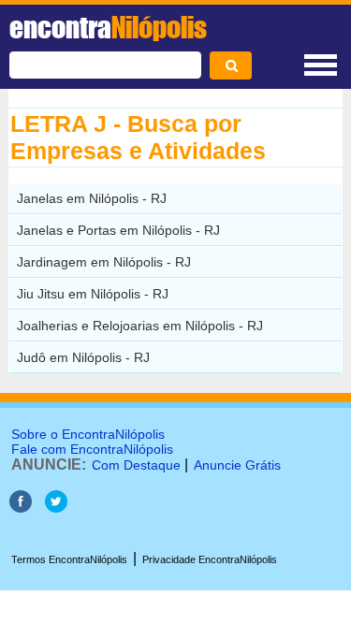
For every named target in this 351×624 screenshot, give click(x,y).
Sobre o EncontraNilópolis (88, 434)
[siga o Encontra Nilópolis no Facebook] (20, 507)
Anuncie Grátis (237, 464)
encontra (108, 27)
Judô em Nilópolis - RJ (83, 357)
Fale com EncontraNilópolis (92, 449)
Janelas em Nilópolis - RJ (92, 198)
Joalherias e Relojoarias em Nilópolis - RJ (140, 325)
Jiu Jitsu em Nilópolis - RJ (92, 293)
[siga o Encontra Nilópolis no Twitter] (56, 507)
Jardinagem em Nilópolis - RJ (104, 261)
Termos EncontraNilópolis (69, 559)
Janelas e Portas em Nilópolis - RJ (118, 230)
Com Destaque (136, 464)
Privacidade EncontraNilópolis (209, 559)
